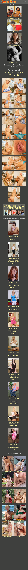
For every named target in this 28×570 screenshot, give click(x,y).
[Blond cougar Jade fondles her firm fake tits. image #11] (8, 170)
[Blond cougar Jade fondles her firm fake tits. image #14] (20, 185)
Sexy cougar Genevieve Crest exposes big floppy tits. (13, 447)
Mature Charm (20, 536)
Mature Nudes (8, 471)
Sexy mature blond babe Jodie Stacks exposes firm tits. (13, 308)
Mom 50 (20, 487)
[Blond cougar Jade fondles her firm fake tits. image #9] (8, 154)
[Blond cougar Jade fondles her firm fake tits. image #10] (20, 154)
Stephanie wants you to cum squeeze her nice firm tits (14, 377)
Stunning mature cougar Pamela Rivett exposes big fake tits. (13, 261)
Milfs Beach (8, 520)
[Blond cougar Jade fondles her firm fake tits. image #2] (20, 92)
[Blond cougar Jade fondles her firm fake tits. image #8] (20, 139)
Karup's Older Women (14, 73)
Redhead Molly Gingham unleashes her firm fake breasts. (13, 285)
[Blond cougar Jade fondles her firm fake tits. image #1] (8, 92)
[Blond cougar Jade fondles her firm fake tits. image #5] (8, 123)
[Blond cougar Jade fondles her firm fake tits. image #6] (20, 123)
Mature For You (8, 536)
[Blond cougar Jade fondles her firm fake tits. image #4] (20, 107)
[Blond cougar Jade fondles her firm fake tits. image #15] (14, 201)
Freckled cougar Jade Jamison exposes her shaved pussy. (14, 401)
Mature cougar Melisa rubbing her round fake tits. (13, 238)
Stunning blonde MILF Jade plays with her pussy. (14, 424)
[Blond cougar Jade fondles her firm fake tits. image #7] (8, 139)
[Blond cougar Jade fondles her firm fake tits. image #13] (8, 185)
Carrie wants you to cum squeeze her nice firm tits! (13, 354)
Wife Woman (20, 471)
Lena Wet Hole (20, 504)
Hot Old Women (20, 520)
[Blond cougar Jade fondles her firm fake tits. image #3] (8, 107)
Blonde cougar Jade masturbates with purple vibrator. (13, 331)
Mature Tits (8, 487)
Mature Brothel (8, 504)
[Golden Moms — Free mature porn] (9, 1)
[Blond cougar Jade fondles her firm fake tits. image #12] (20, 170)
